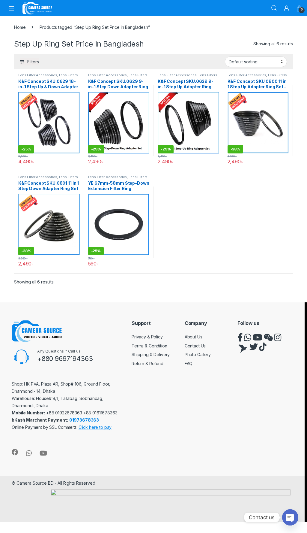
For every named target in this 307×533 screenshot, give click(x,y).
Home (19, 27)
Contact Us (195, 345)
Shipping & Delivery (151, 354)
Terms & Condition (149, 345)
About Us (193, 336)
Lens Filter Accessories (37, 75)
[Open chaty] (290, 517)
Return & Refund (147, 363)
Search (274, 8)
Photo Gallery (198, 354)
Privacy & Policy (147, 336)
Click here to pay (95, 427)
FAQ (189, 363)
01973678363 (84, 419)
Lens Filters (68, 75)
